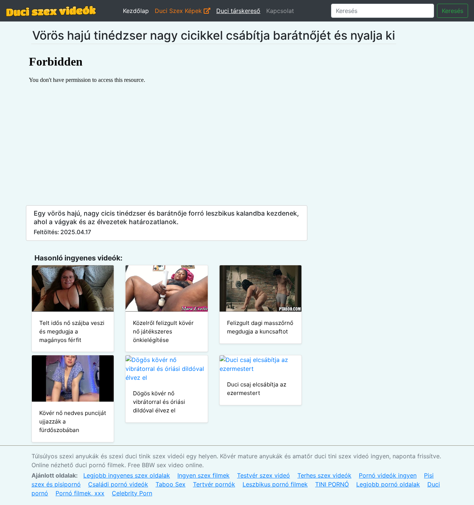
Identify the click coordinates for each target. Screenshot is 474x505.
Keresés (452, 10)
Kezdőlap (136, 10)
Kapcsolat (280, 10)
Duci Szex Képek (179, 10)
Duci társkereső (238, 10)
